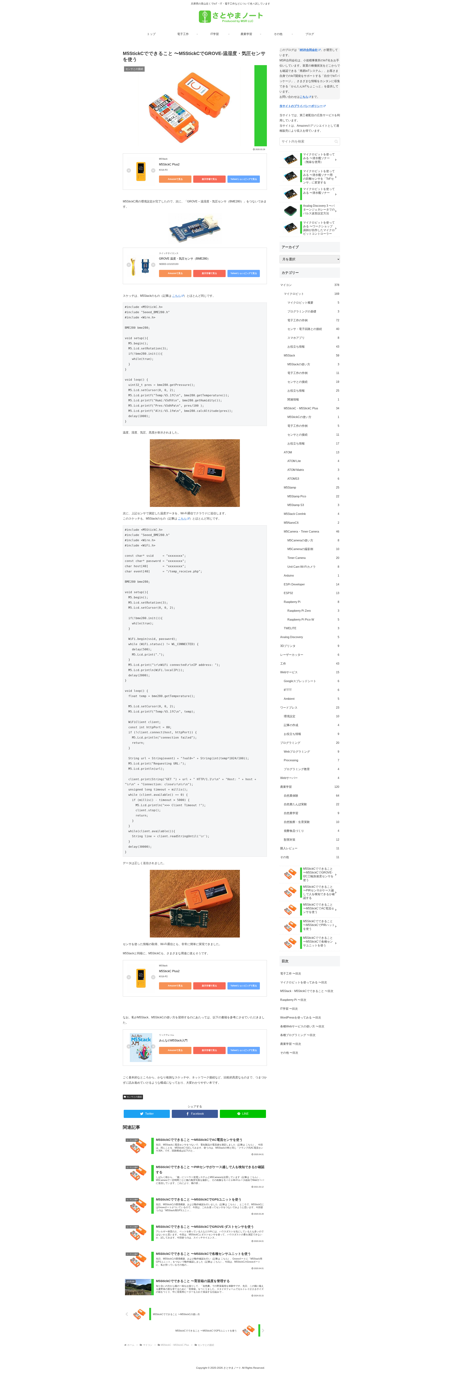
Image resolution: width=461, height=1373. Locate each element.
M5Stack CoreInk (311, 513)
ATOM (311, 452)
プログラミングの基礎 (313, 311)
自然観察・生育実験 (311, 822)
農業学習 (309, 786)
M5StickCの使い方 (313, 417)
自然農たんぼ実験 (311, 804)
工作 (309, 663)
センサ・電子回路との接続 (313, 328)
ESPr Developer (311, 584)
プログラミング (309, 742)
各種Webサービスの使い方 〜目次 (302, 1026)
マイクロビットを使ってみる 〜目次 (303, 982)
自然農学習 (311, 813)
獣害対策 (311, 839)
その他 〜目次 (289, 1052)
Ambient (311, 698)
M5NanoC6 (311, 522)
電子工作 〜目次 (290, 973)
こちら (176, 295)
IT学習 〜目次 (289, 1008)
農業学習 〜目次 (290, 1043)
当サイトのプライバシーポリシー (301, 106)
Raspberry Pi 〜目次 (293, 999)
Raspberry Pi (311, 601)
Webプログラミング (311, 751)
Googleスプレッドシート (311, 681)
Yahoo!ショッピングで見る (243, 179)
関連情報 (313, 399)
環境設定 (311, 716)
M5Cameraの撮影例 (313, 549)
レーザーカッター (309, 654)
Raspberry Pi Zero (313, 610)
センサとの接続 (134, 1097)
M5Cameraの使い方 (313, 540)
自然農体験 (311, 795)
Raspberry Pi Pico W (313, 619)
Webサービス (309, 672)
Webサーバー (309, 777)
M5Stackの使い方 (313, 364)
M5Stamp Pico (313, 496)
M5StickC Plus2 (169, 164)
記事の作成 (311, 725)
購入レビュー (309, 848)
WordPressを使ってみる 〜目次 (300, 1017)
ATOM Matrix (313, 469)
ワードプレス (309, 707)
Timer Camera (313, 557)
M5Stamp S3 (313, 505)
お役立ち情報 (313, 346)
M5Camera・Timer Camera (311, 531)
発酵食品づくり (311, 830)
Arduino (311, 575)
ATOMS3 (313, 478)
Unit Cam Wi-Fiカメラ (313, 566)
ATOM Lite (313, 461)
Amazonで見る (175, 179)
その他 (309, 857)
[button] (336, 141)
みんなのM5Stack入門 (173, 1040)
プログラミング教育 (311, 769)
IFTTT (311, 689)
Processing (311, 760)
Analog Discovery (309, 637)
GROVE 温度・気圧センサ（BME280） (184, 258)
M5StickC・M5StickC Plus (311, 408)
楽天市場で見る (209, 179)
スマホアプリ (313, 337)
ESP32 (311, 593)
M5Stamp (311, 487)
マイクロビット (311, 293)
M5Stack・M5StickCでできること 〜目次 (306, 991)
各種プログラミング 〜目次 (297, 1035)
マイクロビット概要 (313, 302)
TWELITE (311, 628)
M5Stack (311, 355)
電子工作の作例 (313, 320)
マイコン (309, 284)
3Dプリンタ (309, 645)
